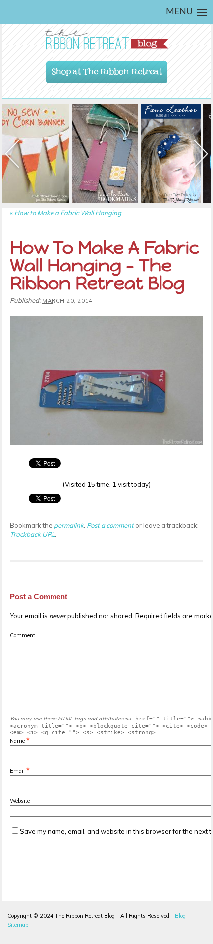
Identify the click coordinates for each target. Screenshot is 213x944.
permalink (69, 525)
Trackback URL (32, 534)
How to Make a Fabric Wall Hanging (65, 213)
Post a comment (110, 525)
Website (20, 800)
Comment (22, 635)
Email (17, 770)
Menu (179, 11)
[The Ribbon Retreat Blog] (106, 39)
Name (17, 740)
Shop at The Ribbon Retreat (107, 69)
